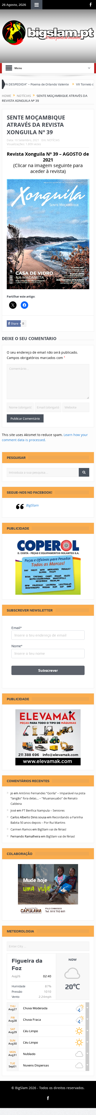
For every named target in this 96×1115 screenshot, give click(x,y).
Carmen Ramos (21, 829)
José (13, 810)
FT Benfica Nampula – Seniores (43, 810)
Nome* (16, 646)
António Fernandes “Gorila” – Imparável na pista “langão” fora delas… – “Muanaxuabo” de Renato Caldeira (47, 798)
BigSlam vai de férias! (52, 829)
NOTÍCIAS (53, 140)
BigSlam (32, 505)
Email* (16, 628)
